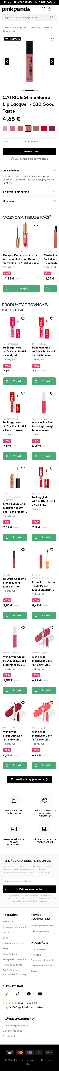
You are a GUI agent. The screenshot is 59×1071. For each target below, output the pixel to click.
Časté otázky (39, 949)
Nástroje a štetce (13, 943)
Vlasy (6, 932)
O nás (34, 971)
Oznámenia (9, 1036)
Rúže (46, 28)
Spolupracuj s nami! (42, 960)
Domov (8, 28)
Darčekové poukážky (43, 966)
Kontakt (36, 955)
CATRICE (20, 28)
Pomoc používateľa (42, 926)
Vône (6, 938)
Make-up (35, 28)
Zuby (6, 949)
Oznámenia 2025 (12, 1031)
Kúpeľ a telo (10, 954)
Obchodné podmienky (15, 1025)
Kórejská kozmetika (14, 959)
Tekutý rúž (9, 31)
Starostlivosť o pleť (14, 927)
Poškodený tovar (12, 965)
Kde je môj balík (40, 931)
